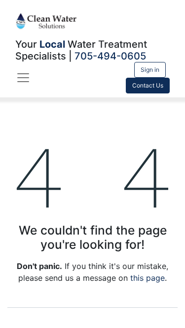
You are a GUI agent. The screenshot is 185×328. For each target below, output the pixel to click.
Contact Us (147, 85)
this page (147, 278)
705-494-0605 (110, 56)
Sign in (150, 69)
